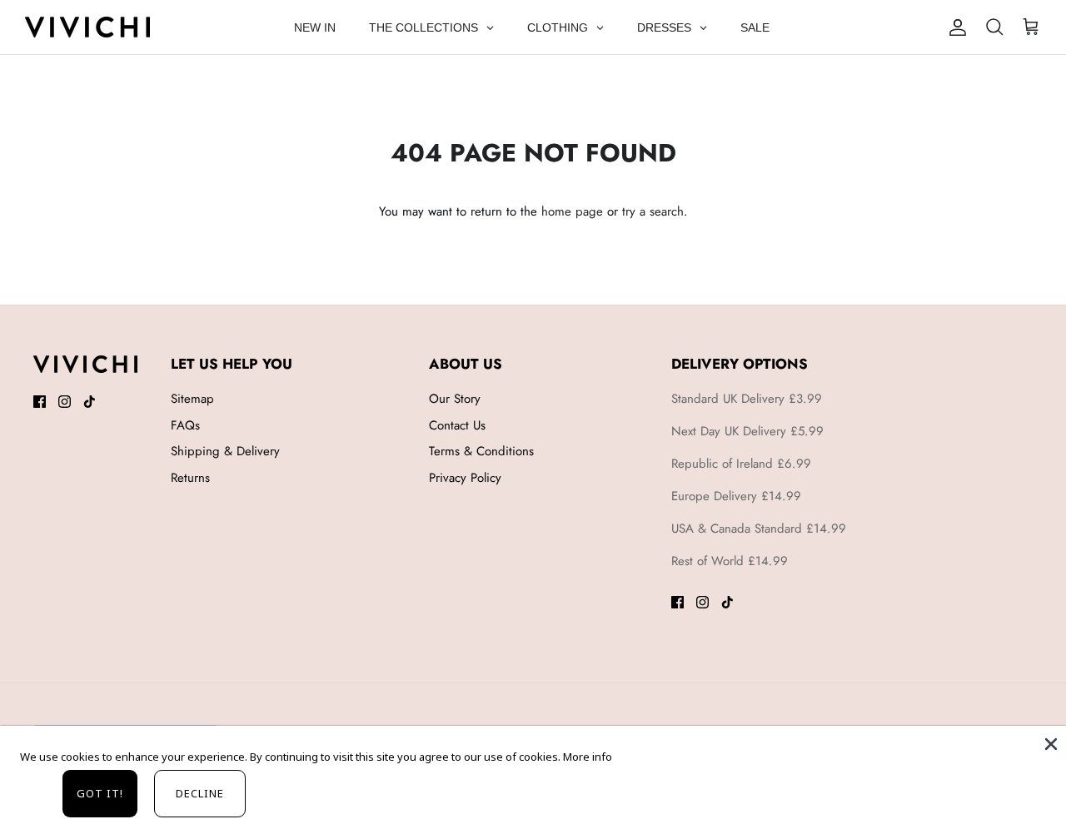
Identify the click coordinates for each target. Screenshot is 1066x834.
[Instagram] (64, 401)
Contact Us (457, 425)
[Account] (958, 27)
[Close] (1049, 742)
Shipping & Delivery (225, 451)
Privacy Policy (465, 478)
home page (572, 211)
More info (587, 756)
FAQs (185, 425)
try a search (653, 211)
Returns (190, 478)
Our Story (455, 399)
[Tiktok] (89, 401)
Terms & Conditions (481, 451)
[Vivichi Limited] (87, 27)
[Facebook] (39, 401)
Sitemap (192, 399)
